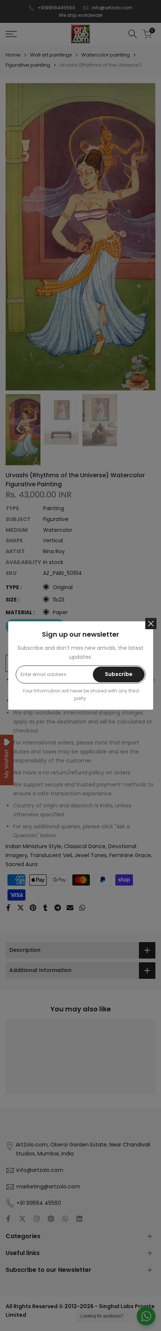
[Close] (151, 623)
